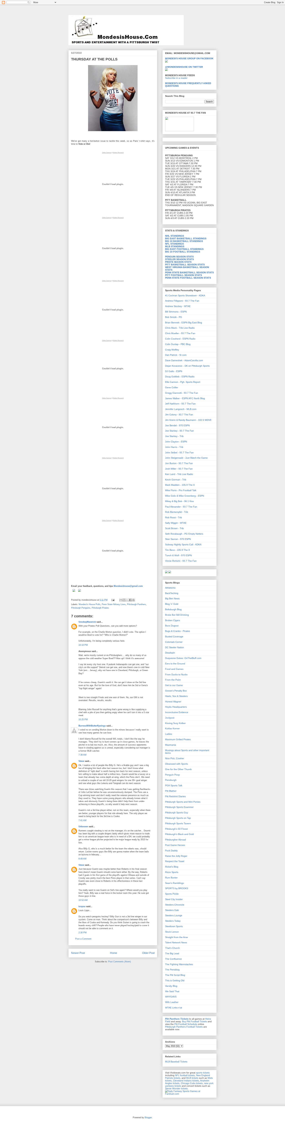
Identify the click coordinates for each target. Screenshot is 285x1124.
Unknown (83, 826)
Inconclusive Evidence (176, 712)
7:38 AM (82, 755)
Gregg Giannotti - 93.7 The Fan (181, 393)
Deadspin (170, 652)
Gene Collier (171, 387)
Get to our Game (174, 685)
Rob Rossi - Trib (173, 517)
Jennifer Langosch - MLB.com (180, 409)
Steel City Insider (174, 899)
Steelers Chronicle (174, 904)
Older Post (148, 953)
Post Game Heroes (175, 845)
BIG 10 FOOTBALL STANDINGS (182, 251)
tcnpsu (82, 906)
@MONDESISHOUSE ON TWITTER (184, 67)
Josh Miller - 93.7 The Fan (179, 468)
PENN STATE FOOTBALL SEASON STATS (188, 277)
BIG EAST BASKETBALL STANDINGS (185, 238)
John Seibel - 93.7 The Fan (179, 452)
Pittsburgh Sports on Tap (178, 818)
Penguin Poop (172, 774)
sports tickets (203, 1072)
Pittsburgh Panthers (136, 604)
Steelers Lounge (173, 915)
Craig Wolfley (172, 349)
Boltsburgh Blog (173, 609)
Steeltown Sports (174, 926)
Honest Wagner (173, 701)
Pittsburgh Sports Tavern (178, 823)
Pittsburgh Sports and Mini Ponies (182, 801)
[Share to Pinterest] (133, 600)
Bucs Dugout (171, 625)
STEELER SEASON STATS (179, 259)
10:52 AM (83, 900)
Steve (81, 761)
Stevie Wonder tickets (176, 1088)
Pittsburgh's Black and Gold (179, 834)
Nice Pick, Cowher (174, 758)
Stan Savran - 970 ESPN (178, 539)
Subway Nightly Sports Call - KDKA (183, 544)
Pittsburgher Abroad (175, 839)
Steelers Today (173, 921)
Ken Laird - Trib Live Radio (179, 474)
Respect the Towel (174, 861)
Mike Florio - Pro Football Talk (180, 490)
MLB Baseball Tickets (176, 1061)
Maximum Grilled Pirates (178, 739)
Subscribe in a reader (176, 78)
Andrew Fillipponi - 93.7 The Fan (182, 300)
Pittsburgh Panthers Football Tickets (184, 1026)
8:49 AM (82, 858)
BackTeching (171, 593)
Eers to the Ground (175, 663)
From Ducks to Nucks (176, 674)
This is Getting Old (174, 980)
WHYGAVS (170, 996)
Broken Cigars (172, 620)
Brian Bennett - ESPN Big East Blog (183, 322)
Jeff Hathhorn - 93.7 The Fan (180, 403)
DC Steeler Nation (174, 647)
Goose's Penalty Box (176, 690)
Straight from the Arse (176, 937)
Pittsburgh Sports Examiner (179, 807)
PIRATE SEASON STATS (178, 262)
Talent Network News (176, 942)
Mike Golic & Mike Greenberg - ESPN (184, 495)
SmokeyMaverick (87, 622)
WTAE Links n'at (173, 1007)
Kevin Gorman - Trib (175, 479)
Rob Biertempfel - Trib (176, 512)
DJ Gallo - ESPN (173, 371)
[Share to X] (127, 600)
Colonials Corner (174, 642)
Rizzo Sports (171, 872)
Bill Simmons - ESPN (176, 311)
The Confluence (173, 959)
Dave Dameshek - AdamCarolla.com (184, 360)
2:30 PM (83, 932)
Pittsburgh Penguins (80, 608)
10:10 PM (83, 645)
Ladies (168, 734)
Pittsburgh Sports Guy (176, 812)
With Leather (171, 1002)
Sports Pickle (172, 893)
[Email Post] (112, 600)
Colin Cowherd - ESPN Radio (180, 338)
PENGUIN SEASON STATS (179, 256)
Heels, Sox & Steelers (176, 696)
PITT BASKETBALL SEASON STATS (185, 264)
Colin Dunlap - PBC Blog (177, 344)
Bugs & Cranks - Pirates (177, 631)
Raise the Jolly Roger (176, 856)
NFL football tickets (185, 1075)
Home (113, 953)
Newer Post (78, 953)
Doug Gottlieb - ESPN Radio (179, 376)
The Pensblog (172, 969)
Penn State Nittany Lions (114, 604)
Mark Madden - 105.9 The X (180, 485)
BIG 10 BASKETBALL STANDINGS (184, 241)
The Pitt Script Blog (175, 975)
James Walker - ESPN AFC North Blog (185, 398)
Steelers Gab (172, 910)
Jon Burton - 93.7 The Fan (179, 463)
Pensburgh (170, 780)
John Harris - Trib (174, 447)
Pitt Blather (170, 791)
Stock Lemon (172, 931)
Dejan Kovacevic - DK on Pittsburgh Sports (187, 365)
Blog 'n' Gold (171, 604)
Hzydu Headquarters (176, 707)
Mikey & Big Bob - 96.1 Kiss (179, 501)
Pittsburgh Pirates (100, 608)
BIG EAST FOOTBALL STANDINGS (184, 249)
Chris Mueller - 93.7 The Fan (180, 333)
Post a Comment (83, 939)
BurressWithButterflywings (92, 726)
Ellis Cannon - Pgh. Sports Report (182, 382)
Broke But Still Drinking (177, 615)
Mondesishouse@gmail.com (128, 586)
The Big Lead (172, 953)
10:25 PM (83, 719)
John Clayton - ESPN (176, 441)
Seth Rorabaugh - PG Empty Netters (184, 533)
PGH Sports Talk (173, 785)
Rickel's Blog (171, 866)
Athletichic (170, 587)
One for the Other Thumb (178, 769)
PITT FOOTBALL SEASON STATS (183, 275)
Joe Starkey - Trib (174, 436)
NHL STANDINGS (174, 236)
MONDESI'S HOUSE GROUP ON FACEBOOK (189, 58)
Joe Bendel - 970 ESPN (177, 425)
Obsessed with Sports (176, 763)
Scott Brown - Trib (174, 528)
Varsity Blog (171, 986)
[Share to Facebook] (130, 600)
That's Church (172, 948)
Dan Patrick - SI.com (176, 355)
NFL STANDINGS (174, 243)
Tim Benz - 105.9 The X (177, 550)
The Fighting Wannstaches (179, 964)
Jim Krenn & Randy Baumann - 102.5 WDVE (188, 420)
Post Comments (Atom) (119, 961)
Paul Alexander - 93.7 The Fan (181, 506)
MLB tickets (192, 1078)
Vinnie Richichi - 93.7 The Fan (181, 561)
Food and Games (174, 669)
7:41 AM (82, 820)
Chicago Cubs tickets (192, 1083)
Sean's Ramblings (174, 883)
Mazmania (170, 744)
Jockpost (169, 717)
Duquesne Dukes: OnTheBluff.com (183, 658)
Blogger (148, 1117)
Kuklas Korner (172, 728)
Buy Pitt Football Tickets (194, 1021)
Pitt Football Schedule (185, 1024)
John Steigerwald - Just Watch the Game (186, 457)
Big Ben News (172, 598)
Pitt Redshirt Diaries (175, 796)
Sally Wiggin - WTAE (175, 523)
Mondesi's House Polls (89, 604)
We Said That (172, 991)
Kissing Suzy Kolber (175, 723)
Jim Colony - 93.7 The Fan (179, 414)
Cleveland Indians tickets (186, 1080)
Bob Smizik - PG (173, 317)
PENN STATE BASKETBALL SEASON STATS (189, 272)
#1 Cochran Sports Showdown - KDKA (185, 295)
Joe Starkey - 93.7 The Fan (179, 430)
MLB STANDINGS (174, 246)
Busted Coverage (174, 636)
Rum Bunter (171, 877)
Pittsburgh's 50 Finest (176, 829)
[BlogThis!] (124, 600)
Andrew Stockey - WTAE (177, 306)
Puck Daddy (171, 850)
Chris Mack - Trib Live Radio (180, 327)
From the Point (173, 679)
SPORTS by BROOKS (176, 888)
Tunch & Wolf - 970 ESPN (178, 555)
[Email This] (121, 600)
